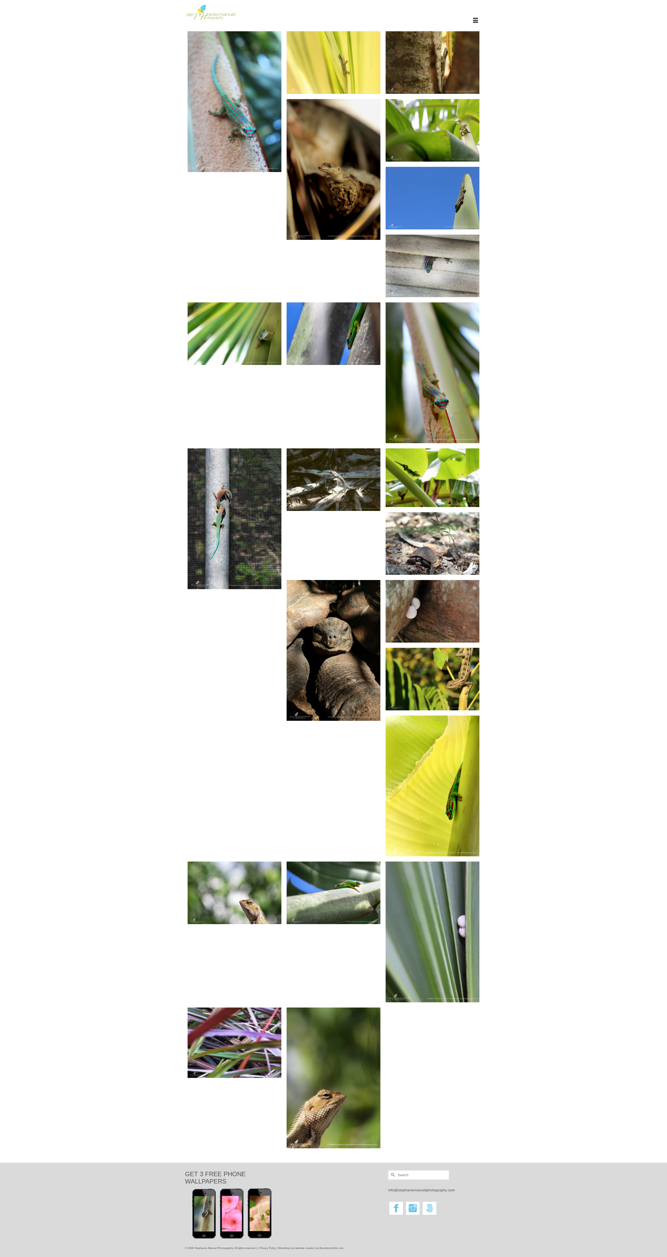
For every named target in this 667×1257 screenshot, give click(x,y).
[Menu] (475, 20)
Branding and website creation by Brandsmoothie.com (310, 1248)
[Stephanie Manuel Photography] (232, 12)
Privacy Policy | (269, 1248)
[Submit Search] (392, 1175)
